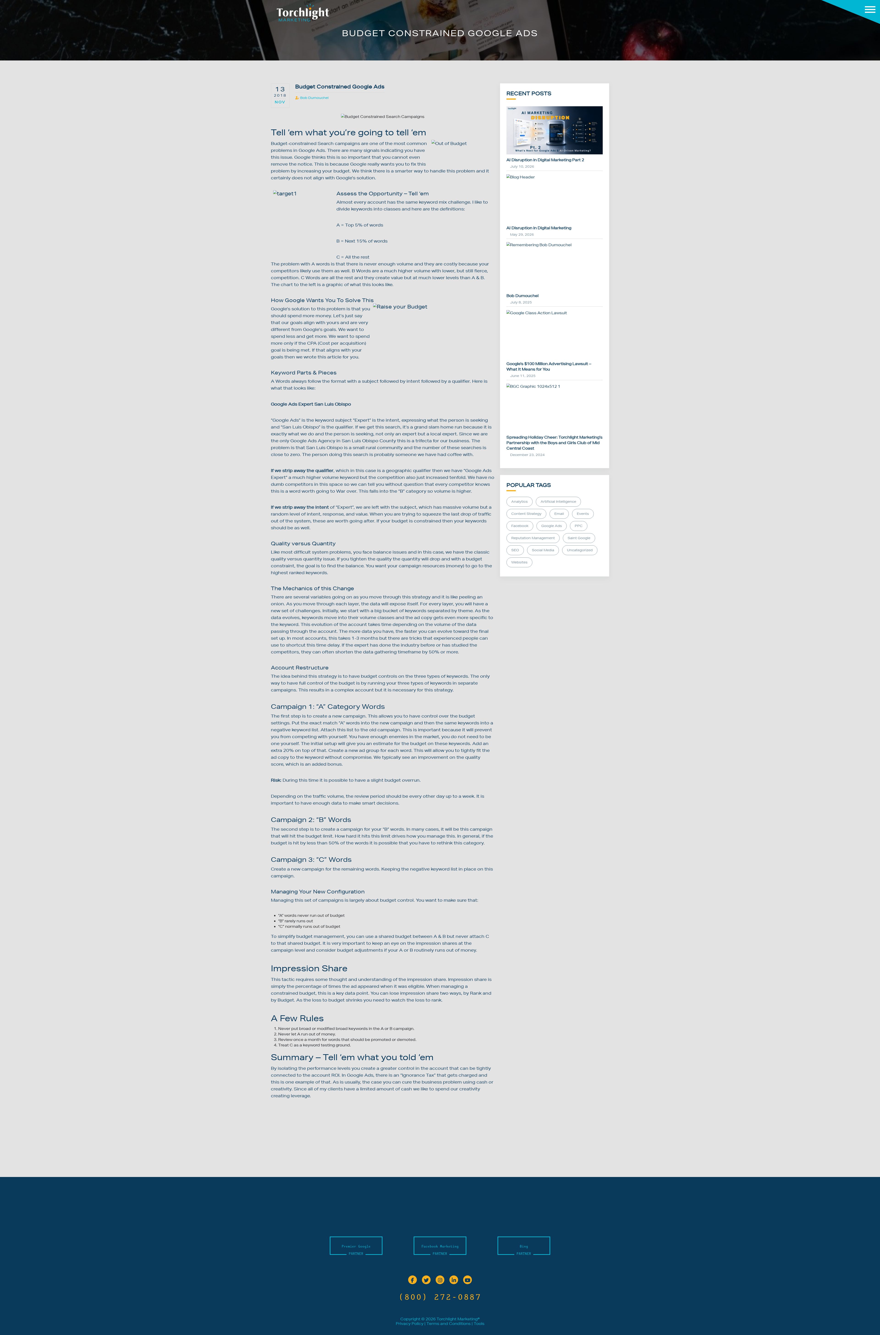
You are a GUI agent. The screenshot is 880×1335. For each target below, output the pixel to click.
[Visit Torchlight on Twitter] (426, 1280)
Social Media (543, 550)
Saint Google (579, 538)
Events (583, 514)
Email (559, 514)
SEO (515, 550)
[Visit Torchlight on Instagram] (440, 1280)
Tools (479, 1323)
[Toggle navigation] (850, 12)
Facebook (519, 526)
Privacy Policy (410, 1323)
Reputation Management (533, 538)
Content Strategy (526, 514)
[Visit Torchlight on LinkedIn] (453, 1280)
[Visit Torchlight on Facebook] (412, 1280)
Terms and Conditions (448, 1323)
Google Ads (551, 526)
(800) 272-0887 (440, 1297)
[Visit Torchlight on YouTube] (467, 1280)
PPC (579, 526)
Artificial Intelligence (558, 502)
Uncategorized (580, 550)
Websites (519, 562)
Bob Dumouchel (314, 98)
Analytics (519, 502)
